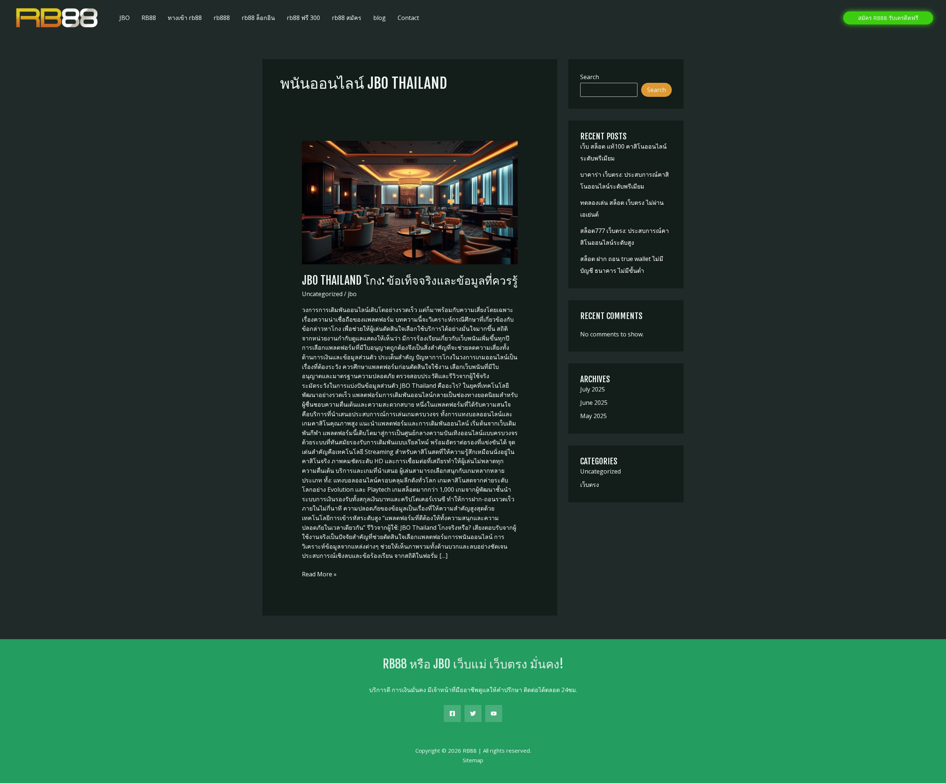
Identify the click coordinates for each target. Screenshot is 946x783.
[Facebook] (452, 713)
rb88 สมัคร (346, 18)
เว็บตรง (589, 485)
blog (379, 18)
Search (589, 77)
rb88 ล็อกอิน (258, 18)
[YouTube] (493, 713)
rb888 (222, 18)
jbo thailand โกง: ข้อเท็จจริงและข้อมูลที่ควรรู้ (410, 280)
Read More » (319, 574)
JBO (124, 18)
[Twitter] (473, 713)
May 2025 (593, 416)
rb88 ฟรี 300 (303, 18)
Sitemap (473, 760)
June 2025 (594, 403)
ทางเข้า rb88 (185, 18)
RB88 (149, 18)
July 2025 (592, 389)
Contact (408, 18)
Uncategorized (322, 294)
